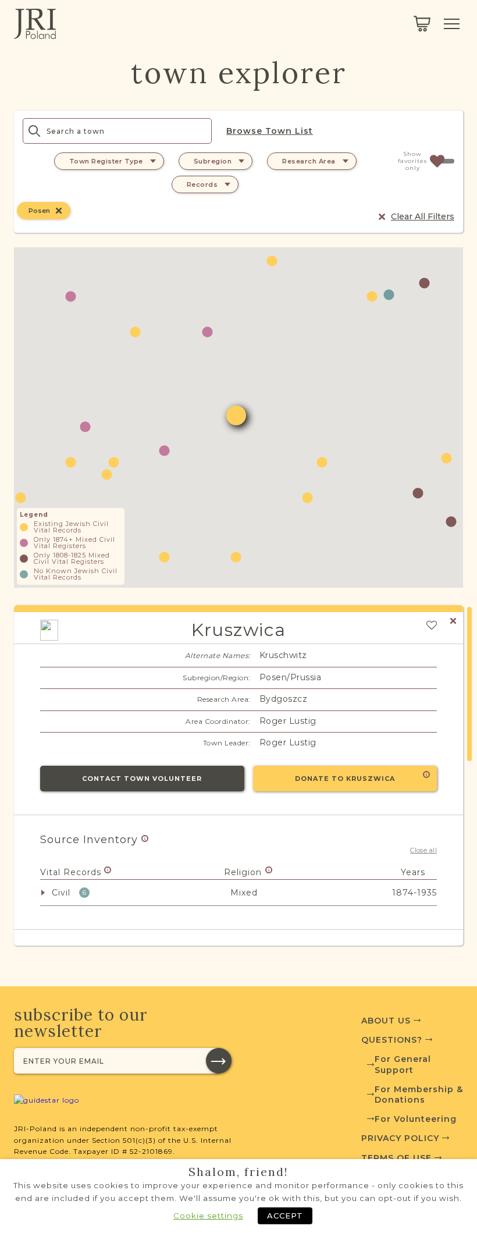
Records (202, 184)
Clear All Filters (422, 216)
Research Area (309, 161)
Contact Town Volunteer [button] (142, 778)
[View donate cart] (422, 24)
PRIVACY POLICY (401, 1138)
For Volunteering (416, 1119)
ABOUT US (387, 1020)
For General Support (403, 1064)
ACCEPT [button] (285, 1215)
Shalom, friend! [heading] (238, 1172)
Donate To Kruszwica (345, 778)
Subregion (213, 161)
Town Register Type (106, 161)
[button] (70, 296)
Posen (39, 211)
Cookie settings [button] (208, 1215)
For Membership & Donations (419, 1094)
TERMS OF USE (398, 1158)
